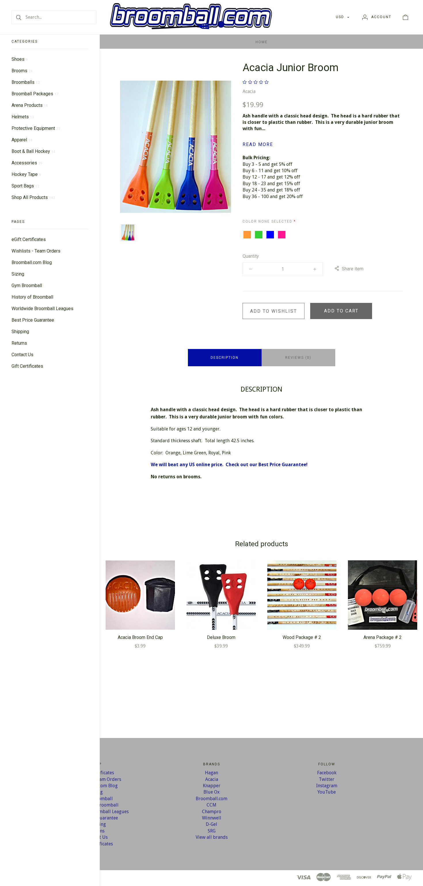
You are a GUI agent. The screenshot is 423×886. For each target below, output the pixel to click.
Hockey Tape (26, 174)
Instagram (326, 785)
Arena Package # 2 (382, 637)
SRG (212, 831)
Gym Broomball (27, 285)
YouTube (326, 792)
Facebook (326, 772)
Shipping (20, 331)
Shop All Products (33, 197)
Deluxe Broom (221, 637)
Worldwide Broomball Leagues (42, 308)
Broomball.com (211, 798)
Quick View (140, 577)
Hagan (211, 772)
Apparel (22, 140)
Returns (19, 343)
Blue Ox (211, 792)
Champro (211, 811)
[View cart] (405, 17)
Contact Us (22, 354)
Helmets (23, 116)
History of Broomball (32, 297)
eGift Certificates (29, 239)
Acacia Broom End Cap (140, 637)
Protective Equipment (36, 128)
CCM (211, 805)
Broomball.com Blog (32, 262)
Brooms (22, 70)
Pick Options (140, 595)
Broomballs (26, 82)
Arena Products (30, 105)
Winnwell (211, 818)
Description (225, 358)
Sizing (18, 274)
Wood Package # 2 (302, 637)
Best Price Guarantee (33, 320)
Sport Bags (25, 186)
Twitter (326, 779)
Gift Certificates (27, 366)
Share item (352, 269)
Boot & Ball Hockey (33, 151)
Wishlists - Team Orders (36, 251)
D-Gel (211, 824)
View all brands (212, 837)
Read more (258, 144)
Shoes (20, 59)
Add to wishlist (273, 311)
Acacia (249, 91)
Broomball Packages (35, 93)
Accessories (27, 163)
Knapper (211, 785)
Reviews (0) (298, 358)
